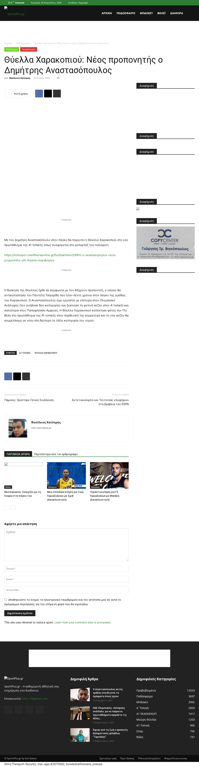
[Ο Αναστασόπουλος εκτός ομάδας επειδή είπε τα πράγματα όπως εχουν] (80, 694)
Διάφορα (176, 13)
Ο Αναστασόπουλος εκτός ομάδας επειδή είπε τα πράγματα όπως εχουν (108, 693)
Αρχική (107, 13)
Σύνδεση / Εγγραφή (78, 2)
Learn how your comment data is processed (82, 622)
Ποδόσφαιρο (126, 13)
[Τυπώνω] (57, 93)
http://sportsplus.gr (41, 427)
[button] (190, 13)
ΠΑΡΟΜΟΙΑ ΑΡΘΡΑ (18, 454)
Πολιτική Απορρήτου (149, 758)
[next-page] (12, 507)
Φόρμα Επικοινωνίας (175, 758)
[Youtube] (192, 2)
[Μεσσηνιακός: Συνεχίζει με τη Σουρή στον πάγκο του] (23, 475)
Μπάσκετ (146, 13)
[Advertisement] (99, 31)
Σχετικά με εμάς (108, 758)
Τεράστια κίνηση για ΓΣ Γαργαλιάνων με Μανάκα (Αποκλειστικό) (104, 495)
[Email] (48, 93)
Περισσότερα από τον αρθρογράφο (56, 454)
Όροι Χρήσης (127, 758)
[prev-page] (6, 507)
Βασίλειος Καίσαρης (19, 77)
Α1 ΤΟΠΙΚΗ (24, 352)
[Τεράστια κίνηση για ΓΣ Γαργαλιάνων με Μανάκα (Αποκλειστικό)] (109, 475)
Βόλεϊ (161, 13)
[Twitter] (185, 2)
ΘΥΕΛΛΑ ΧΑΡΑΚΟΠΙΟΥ (46, 352)
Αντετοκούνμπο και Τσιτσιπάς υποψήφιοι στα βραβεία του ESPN (100, 402)
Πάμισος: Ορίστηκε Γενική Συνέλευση (29, 400)
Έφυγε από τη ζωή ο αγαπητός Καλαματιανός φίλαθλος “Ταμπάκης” (110, 733)
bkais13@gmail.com (35, 698)
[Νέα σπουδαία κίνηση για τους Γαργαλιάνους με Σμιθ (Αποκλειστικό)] (66, 475)
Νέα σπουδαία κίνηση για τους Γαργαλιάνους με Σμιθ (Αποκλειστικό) (65, 495)
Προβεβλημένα (28, 49)
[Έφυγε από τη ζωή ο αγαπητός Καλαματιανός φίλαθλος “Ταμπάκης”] (80, 735)
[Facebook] (172, 2)
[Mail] (179, 2)
